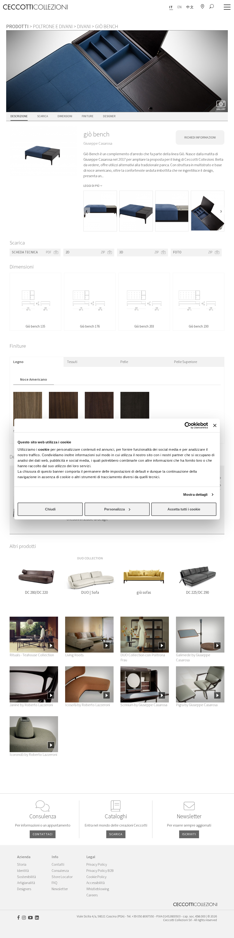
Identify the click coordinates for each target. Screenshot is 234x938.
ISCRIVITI (189, 834)
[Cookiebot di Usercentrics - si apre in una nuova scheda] (188, 425)
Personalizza (114, 509)
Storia (21, 864)
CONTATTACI (43, 834)
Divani (84, 26)
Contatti (58, 864)
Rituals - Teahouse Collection (32, 655)
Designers (24, 889)
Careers (92, 895)
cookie (43, 449)
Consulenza (60, 870)
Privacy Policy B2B (100, 870)
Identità (23, 870)
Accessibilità (95, 882)
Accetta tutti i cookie (184, 509)
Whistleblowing (97, 889)
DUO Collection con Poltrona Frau (142, 657)
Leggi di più (91, 186)
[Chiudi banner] (214, 425)
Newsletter (60, 889)
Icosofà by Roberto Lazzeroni (87, 705)
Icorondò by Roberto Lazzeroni (33, 754)
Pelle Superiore (185, 361)
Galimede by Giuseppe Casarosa (193, 657)
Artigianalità (26, 882)
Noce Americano (33, 379)
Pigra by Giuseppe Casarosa (197, 705)
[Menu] (226, 7)
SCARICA (115, 834)
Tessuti (72, 361)
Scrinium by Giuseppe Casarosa (143, 705)
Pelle (124, 361)
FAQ (54, 882)
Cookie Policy (96, 876)
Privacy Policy (96, 864)
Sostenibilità (26, 876)
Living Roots (74, 655)
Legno (18, 361)
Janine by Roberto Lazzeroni (31, 705)
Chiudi (50, 509)
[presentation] (86, 211)
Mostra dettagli (195, 494)
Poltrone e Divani (53, 26)
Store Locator (62, 876)
